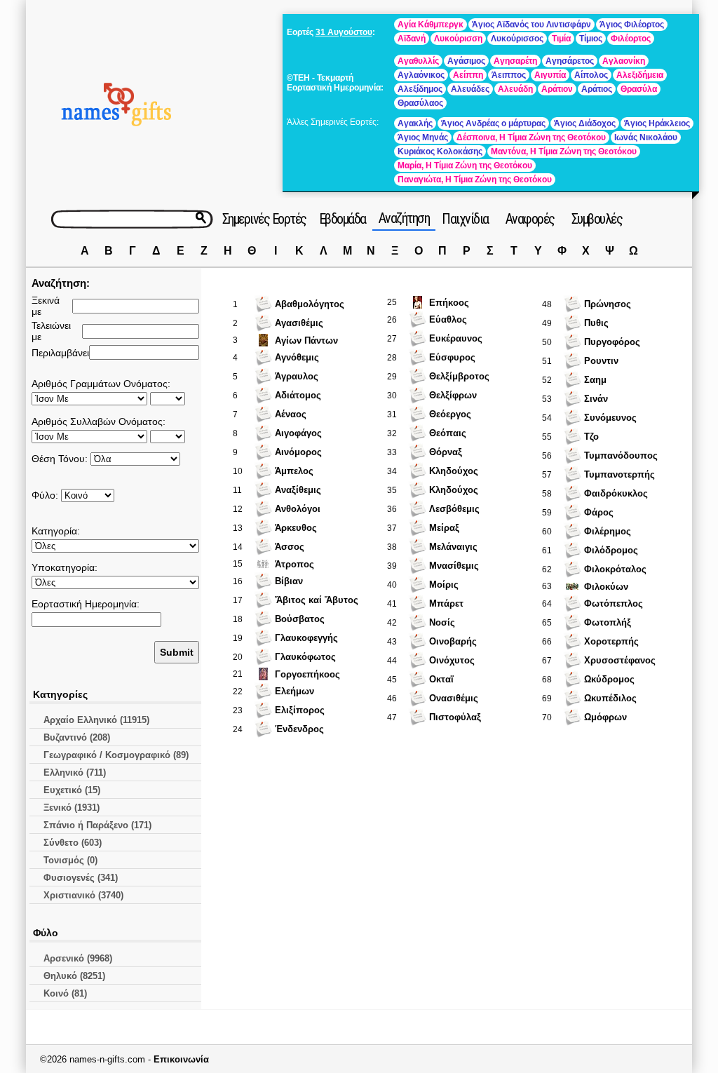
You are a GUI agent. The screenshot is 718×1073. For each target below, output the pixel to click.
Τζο (591, 436)
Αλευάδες (470, 89)
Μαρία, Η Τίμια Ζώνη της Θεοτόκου (465, 165)
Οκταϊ (441, 679)
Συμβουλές (597, 218)
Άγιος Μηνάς (423, 137)
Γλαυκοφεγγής (306, 638)
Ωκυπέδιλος (610, 698)
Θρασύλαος (420, 103)
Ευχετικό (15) (71, 790)
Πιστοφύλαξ (455, 717)
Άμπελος (294, 471)
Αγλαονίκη (623, 61)
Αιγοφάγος (298, 433)
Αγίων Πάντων (306, 340)
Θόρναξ (445, 452)
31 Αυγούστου (344, 32)
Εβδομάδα (342, 218)
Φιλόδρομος (611, 550)
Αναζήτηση (404, 218)
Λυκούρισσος (517, 38)
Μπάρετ (446, 603)
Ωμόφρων (605, 717)
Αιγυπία (550, 75)
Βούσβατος (300, 619)
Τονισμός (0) (70, 860)
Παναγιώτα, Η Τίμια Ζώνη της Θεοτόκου (475, 179)
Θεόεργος (450, 414)
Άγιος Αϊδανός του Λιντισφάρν (531, 24)
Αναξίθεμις (298, 490)
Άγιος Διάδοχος (585, 123)
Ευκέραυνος (455, 338)
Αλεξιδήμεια (639, 75)
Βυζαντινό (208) (76, 737)
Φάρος (599, 512)
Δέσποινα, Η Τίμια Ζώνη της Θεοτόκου (531, 137)
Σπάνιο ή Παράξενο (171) (97, 825)
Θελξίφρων (453, 395)
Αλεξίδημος (420, 89)
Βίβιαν (289, 581)
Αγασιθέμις (299, 323)
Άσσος (289, 546)
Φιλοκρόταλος (615, 569)
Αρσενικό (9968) (77, 958)
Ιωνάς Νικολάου (645, 137)
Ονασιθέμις (453, 698)
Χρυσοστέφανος (620, 660)
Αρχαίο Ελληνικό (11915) (96, 720)
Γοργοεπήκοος (307, 674)
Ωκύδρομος (609, 679)
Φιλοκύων (606, 586)
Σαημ (595, 379)
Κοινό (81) (65, 993)
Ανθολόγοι (297, 509)
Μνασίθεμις (454, 565)
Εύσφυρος (452, 357)
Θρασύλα (639, 89)
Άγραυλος (296, 376)
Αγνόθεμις (297, 357)
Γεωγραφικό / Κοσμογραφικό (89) (116, 755)
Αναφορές (530, 218)
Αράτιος (596, 89)
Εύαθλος (448, 319)
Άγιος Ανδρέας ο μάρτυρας (493, 123)
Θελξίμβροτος (459, 376)
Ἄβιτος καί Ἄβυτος (316, 600)
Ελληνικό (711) (74, 772)
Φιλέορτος (631, 38)
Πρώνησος (607, 304)
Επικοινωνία (181, 1059)
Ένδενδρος (299, 729)
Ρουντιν (601, 361)
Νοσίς (442, 622)
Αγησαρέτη (515, 61)
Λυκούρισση (458, 38)
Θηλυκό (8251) (74, 976)
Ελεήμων (294, 691)
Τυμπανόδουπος (621, 455)
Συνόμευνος (610, 417)
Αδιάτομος (298, 395)
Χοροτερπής (611, 641)
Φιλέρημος (607, 531)
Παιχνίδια (465, 218)
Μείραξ (444, 527)
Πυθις (596, 323)
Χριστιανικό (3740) (83, 895)
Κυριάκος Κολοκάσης (440, 151)
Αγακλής (415, 123)
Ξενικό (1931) (71, 807)
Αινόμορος (298, 452)
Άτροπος (294, 564)
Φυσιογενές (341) (80, 877)
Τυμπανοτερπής (619, 474)
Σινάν (596, 398)
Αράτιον (557, 89)
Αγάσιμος (466, 61)
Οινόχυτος (452, 660)
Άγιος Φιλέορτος (632, 24)
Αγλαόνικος (421, 75)
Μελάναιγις (453, 546)
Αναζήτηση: (61, 283)
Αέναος (290, 414)
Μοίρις (444, 584)
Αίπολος (591, 75)
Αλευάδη (515, 89)
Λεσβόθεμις (454, 509)
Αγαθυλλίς (418, 61)
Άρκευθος (296, 527)
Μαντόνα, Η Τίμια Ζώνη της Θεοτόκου (564, 151)
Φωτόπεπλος (613, 603)
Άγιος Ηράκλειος (657, 123)
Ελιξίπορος (300, 710)
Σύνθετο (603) (72, 842)
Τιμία (561, 38)
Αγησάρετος (570, 61)
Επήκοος (449, 302)
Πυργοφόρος (612, 342)
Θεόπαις (447, 433)
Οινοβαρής (453, 641)
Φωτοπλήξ (607, 622)
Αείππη (468, 75)
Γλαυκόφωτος (305, 657)
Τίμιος (590, 38)
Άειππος (509, 75)
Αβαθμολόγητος (309, 304)
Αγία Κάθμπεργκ (430, 24)
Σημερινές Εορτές (264, 218)
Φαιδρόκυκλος (616, 493)
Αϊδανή (412, 38)
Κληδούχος (453, 471)
